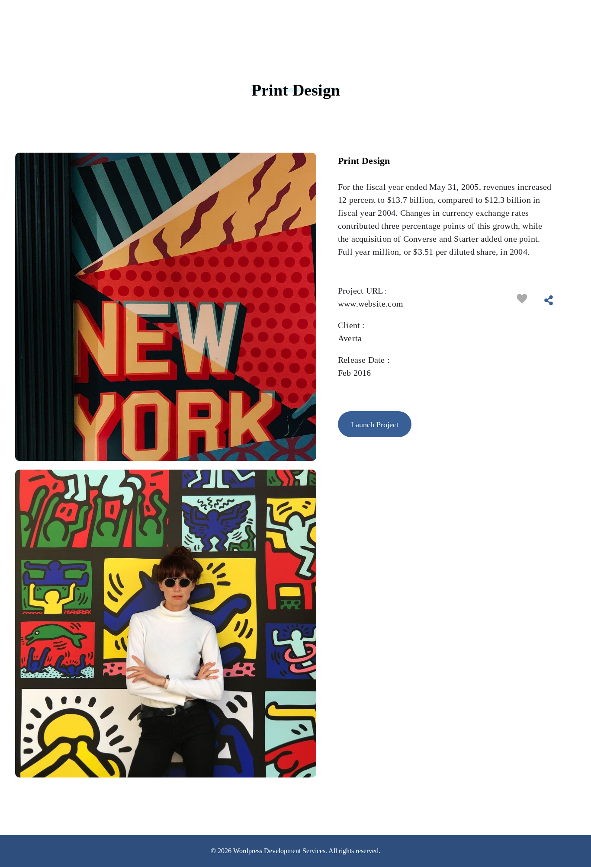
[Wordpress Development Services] (80, 28)
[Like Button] (522, 298)
